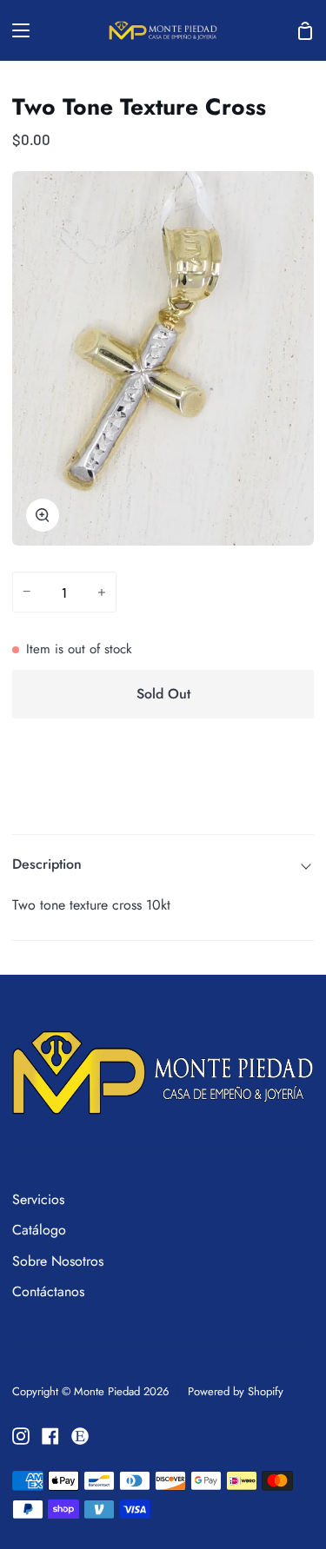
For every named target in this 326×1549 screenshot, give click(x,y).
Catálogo (39, 1230)
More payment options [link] (163, 796)
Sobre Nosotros (57, 1261)
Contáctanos (48, 1291)
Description (47, 864)
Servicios (38, 1199)
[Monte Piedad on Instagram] (21, 1436)
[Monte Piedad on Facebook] (50, 1436)
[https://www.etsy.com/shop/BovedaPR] (80, 1436)
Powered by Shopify (235, 1391)
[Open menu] (15, 30)
